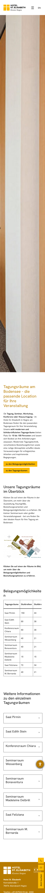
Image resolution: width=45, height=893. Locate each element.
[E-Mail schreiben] (41, 867)
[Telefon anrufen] (41, 861)
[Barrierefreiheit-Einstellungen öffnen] (40, 764)
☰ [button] (32, 8)
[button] (23, 718)
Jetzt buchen (41, 880)
